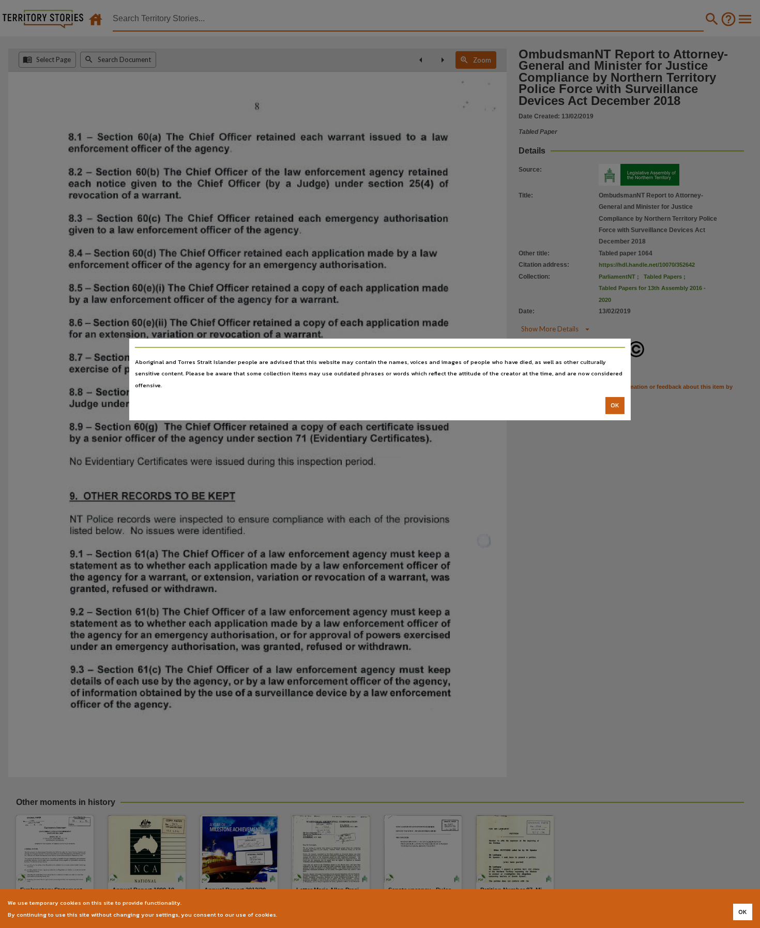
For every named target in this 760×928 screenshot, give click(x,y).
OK (615, 405)
